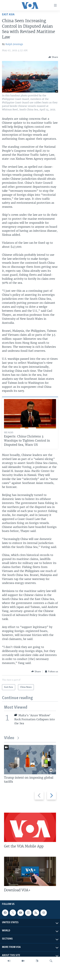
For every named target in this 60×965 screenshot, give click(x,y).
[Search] (51, 961)
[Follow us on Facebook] (5, 912)
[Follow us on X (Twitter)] (13, 912)
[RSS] (36, 912)
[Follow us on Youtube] (20, 912)
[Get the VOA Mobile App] (30, 827)
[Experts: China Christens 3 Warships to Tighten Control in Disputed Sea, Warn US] (30, 413)
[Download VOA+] (30, 871)
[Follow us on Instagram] (28, 912)
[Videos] (23, 961)
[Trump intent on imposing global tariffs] (30, 759)
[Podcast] (43, 912)
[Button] (53, 57)
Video (9, 738)
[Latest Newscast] (9, 961)
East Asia (8, 14)
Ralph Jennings (14, 44)
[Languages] (37, 961)
